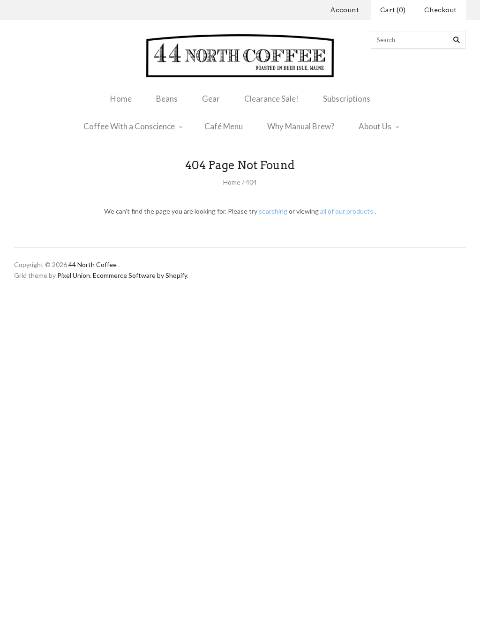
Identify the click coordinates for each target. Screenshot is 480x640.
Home (121, 99)
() (392, 10)
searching (273, 211)
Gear (211, 99)
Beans (167, 99)
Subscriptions (346, 99)
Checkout (440, 10)
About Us (375, 126)
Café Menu (223, 126)
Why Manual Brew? (300, 126)
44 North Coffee (92, 264)
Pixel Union (73, 275)
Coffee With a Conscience (129, 126)
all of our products (346, 211)
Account (344, 10)
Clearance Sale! (271, 99)
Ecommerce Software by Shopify (140, 275)
